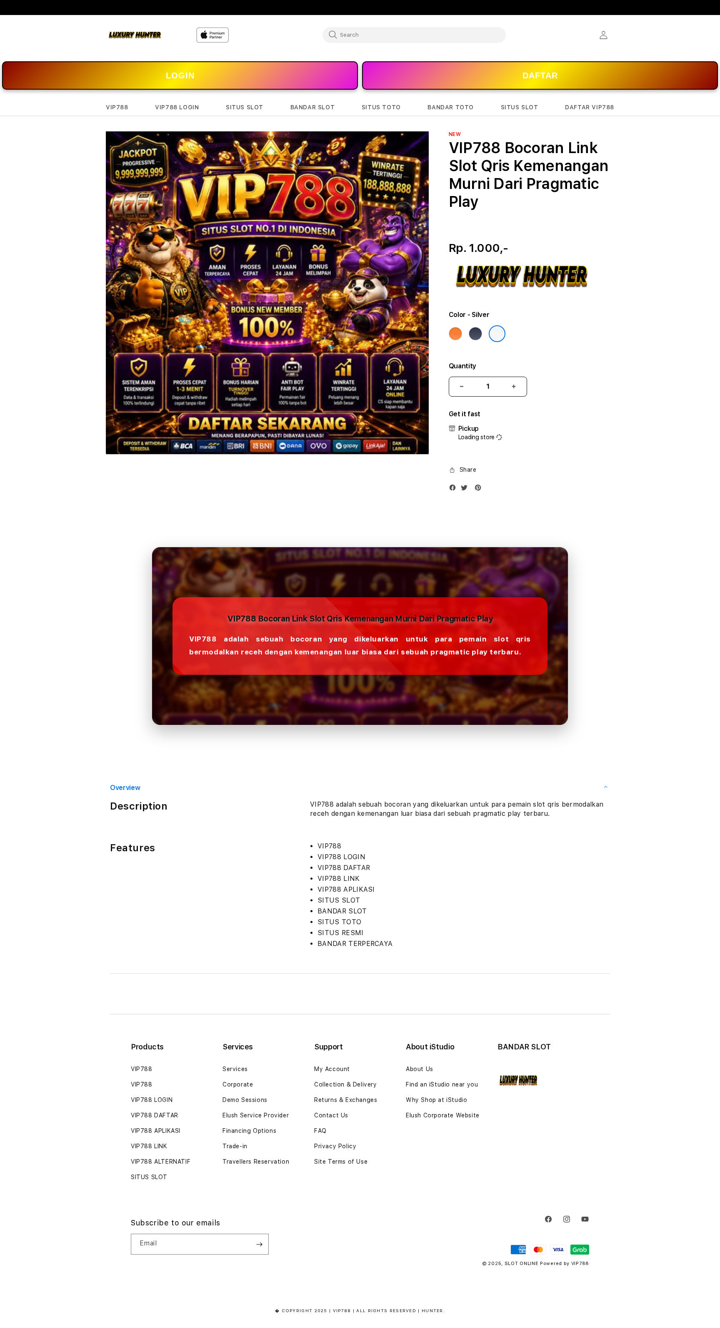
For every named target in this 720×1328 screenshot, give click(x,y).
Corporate (237, 1084)
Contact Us (331, 1115)
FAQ (320, 1130)
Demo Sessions (245, 1100)
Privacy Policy (335, 1146)
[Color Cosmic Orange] (455, 333)
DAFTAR (540, 75)
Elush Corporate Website (443, 1115)
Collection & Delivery (345, 1084)
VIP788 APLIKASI (155, 1130)
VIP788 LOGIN (151, 1100)
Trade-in (235, 1146)
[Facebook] (454, 489)
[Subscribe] (259, 1244)
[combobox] (414, 34)
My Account (332, 1069)
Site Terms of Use (341, 1161)
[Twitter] (466, 489)
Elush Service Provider (255, 1115)
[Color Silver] (497, 333)
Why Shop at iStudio (436, 1100)
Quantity (462, 366)
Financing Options (249, 1130)
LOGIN (180, 75)
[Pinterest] (480, 489)
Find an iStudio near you (442, 1084)
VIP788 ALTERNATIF (160, 1161)
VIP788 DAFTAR (154, 1115)
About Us (419, 1069)
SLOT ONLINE (522, 1263)
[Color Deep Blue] (475, 333)
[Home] (135, 35)
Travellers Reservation (255, 1161)
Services (235, 1069)
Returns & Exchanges (345, 1100)
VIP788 (141, 1069)
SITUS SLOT (149, 1177)
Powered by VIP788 (564, 1263)
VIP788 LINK (149, 1146)
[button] (117, 107)
